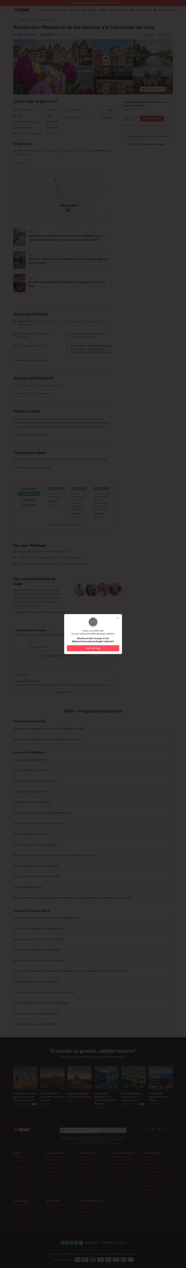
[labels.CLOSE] (117, 618)
